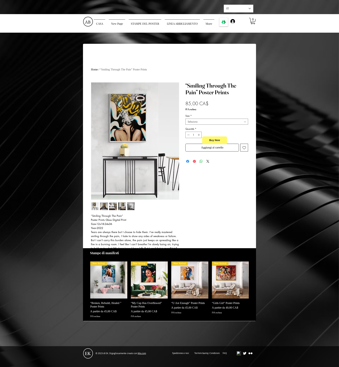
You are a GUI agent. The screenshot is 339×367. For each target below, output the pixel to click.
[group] (169, 289)
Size (188, 115)
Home (94, 69)
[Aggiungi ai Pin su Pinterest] (194, 161)
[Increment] (199, 135)
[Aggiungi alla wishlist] (244, 147)
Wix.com (142, 353)
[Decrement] (188, 135)
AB (88, 22)
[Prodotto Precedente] (85, 280)
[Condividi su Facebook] (188, 161)
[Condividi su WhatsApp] (201, 161)
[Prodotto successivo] (254, 280)
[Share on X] (208, 161)
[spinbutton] (193, 135)
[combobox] (216, 122)
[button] (253, 21)
